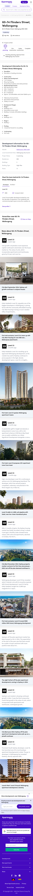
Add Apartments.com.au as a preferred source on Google (18, 831)
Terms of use (10, 887)
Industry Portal (20, 887)
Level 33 (4, 189)
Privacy (24, 883)
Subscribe (16, 850)
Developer (6, 184)
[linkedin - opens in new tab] (16, 875)
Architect (12, 184)
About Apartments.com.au (12, 883)
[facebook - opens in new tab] (12, 875)
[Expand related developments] (29, 794)
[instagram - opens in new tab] (19, 875)
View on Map (26, 219)
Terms (23, 810)
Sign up (24, 2)
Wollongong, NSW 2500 (17, 15)
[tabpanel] (16, 198)
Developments (5, 15)
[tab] (5, 184)
